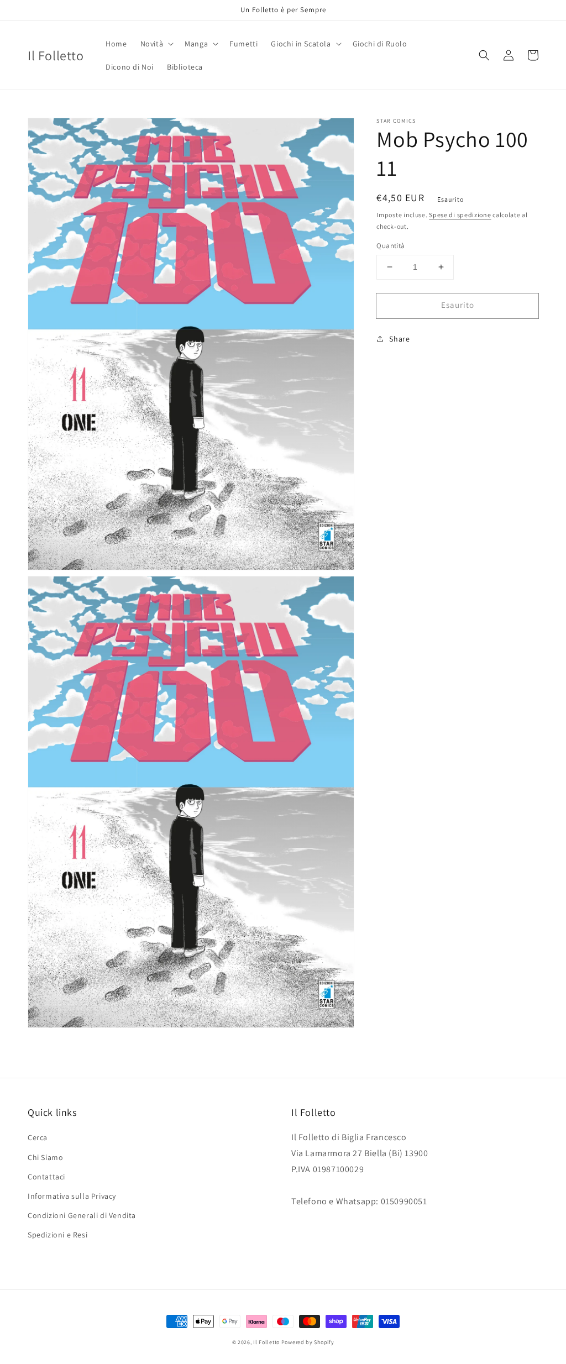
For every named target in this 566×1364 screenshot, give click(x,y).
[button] (156, 43)
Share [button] (399, 339)
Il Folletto (266, 1342)
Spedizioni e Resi (57, 1235)
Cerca (38, 1137)
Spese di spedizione (460, 215)
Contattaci (46, 1177)
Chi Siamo (45, 1157)
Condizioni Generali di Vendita (82, 1215)
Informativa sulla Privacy (72, 1196)
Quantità (390, 245)
